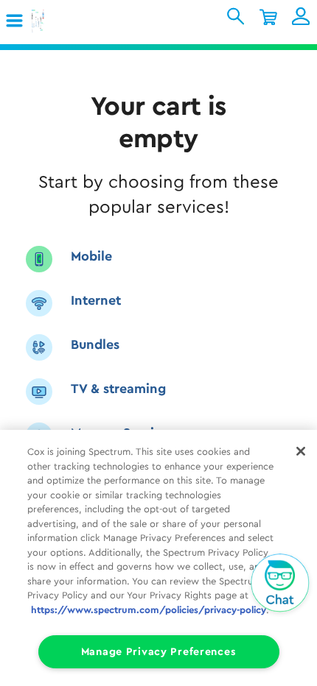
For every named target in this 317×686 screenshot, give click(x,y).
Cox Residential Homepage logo (61, 22)
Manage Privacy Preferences (159, 651)
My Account (301, 16)
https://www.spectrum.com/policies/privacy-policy (148, 610)
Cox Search (236, 16)
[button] (15, 21)
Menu (20, 21)
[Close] (301, 451)
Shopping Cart (268, 16)
